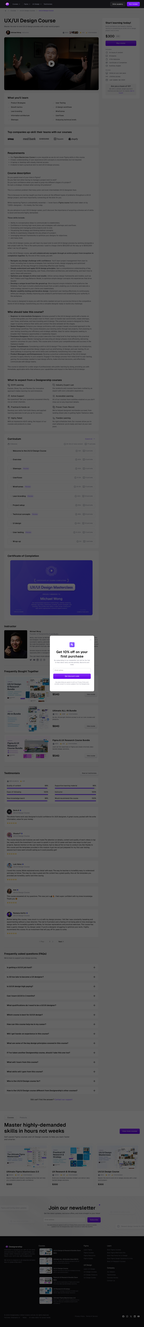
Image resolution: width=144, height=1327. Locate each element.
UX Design (35, 4)
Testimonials (48, 4)
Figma (26, 4)
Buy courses (133, 4)
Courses (15, 4)
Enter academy (118, 4)
